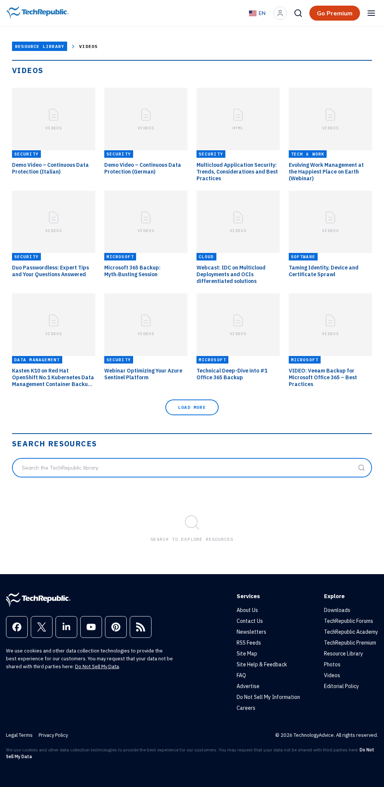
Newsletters (251, 631)
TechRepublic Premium (350, 642)
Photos (332, 664)
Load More (192, 407)
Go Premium (334, 13)
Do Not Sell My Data (97, 666)
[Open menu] (371, 13)
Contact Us (250, 621)
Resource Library (39, 46)
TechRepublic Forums (348, 621)
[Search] (298, 13)
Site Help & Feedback (262, 664)
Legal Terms (19, 735)
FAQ (241, 675)
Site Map (247, 653)
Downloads (337, 610)
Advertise (248, 686)
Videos (332, 675)
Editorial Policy (341, 686)
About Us (247, 610)
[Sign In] (280, 13)
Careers (246, 708)
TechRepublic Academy (351, 631)
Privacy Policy (53, 735)
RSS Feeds (249, 642)
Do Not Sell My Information (268, 697)
